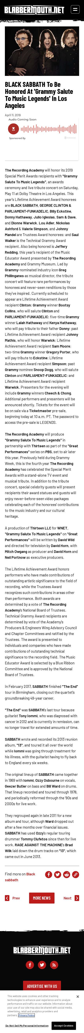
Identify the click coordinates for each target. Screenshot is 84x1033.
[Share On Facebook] (48, 874)
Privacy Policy (26, 1015)
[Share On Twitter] (57, 874)
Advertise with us (42, 986)
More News (42, 897)
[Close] (77, 996)
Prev (16, 898)
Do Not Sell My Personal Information (26, 1025)
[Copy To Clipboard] (75, 874)
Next (67, 898)
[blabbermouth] (34, 13)
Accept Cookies (63, 1025)
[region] (42, 1011)
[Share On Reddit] (66, 874)
